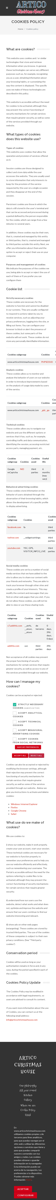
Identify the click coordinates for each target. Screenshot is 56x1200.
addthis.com (13, 646)
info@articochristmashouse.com (21, 1019)
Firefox (14, 807)
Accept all (20, 755)
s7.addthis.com (14, 625)
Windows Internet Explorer (24, 804)
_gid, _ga (45, 410)
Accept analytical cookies (27, 715)
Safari (13, 814)
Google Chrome (18, 810)
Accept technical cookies (27, 723)
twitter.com (13, 537)
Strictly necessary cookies (28, 706)
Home (20, 29)
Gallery (28, 1100)
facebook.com (14, 527)
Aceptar (23, 1189)
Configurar (25, 1195)
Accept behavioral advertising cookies (28, 732)
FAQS (28, 1115)
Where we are (28, 1105)
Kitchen (28, 1095)
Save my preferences (28, 747)
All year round (28, 1090)
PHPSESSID (47, 362)
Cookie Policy (28, 1110)
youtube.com (13, 548)
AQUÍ (29, 1179)
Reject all (36, 755)
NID (22, 469)
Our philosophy (28, 1086)
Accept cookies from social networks (28, 741)
